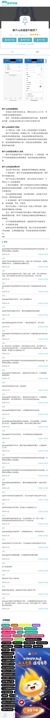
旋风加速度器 (25, 625)
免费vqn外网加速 (8, 632)
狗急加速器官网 (30, 629)
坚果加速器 (6, 629)
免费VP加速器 (7, 710)
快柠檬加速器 (29, 643)
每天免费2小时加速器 (10, 678)
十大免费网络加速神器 (10, 688)
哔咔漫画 (5, 650)
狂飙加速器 (38, 646)
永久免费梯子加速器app (11, 660)
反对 (44, 254)
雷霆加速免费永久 (8, 674)
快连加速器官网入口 (33, 639)
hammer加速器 (7, 653)
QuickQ (14, 625)
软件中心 (18, 646)
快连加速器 (19, 639)
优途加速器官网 (31, 632)
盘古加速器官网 (8, 667)
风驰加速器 (6, 636)
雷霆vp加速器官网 (8, 706)
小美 (13, 650)
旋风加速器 (17, 636)
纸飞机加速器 (7, 692)
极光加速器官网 (8, 685)
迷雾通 (4, 695)
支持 (39, 254)
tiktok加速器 (17, 629)
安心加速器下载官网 (9, 699)
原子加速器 (6, 643)
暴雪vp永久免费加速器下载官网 (13, 671)
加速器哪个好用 (8, 664)
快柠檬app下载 (7, 681)
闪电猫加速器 (7, 657)
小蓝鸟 (20, 632)
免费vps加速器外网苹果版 (33, 636)
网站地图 (5, 625)
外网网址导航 (7, 646)
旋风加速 (36, 625)
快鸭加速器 (17, 643)
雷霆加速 (27, 646)
